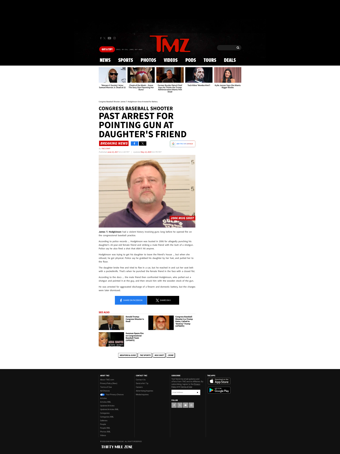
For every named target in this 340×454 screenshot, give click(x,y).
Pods (190, 60)
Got (107, 49)
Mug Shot (159, 355)
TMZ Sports (145, 355)
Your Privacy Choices (114, 394)
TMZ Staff (105, 148)
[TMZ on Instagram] (114, 38)
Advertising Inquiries (144, 391)
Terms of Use (106, 387)
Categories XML (107, 417)
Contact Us (141, 380)
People (103, 424)
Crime (170, 355)
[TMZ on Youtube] (109, 38)
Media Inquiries (142, 394)
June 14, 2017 (112, 152)
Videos (171, 60)
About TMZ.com (107, 380)
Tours (210, 60)
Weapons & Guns (128, 355)
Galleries (103, 420)
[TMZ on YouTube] (185, 405)
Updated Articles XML (109, 409)
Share (133, 300)
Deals (230, 60)
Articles (103, 398)
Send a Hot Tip (142, 383)
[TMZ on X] (105, 38)
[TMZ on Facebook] (101, 38)
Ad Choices (105, 391)
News (105, 60)
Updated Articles (107, 406)
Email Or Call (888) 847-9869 (129, 50)
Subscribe (197, 392)
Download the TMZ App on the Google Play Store (219, 390)
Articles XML (105, 402)
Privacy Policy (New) (108, 383)
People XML (105, 428)
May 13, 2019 (146, 152)
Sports (125, 60)
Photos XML (105, 432)
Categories (105, 413)
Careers (139, 387)
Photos (148, 60)
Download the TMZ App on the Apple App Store (219, 381)
